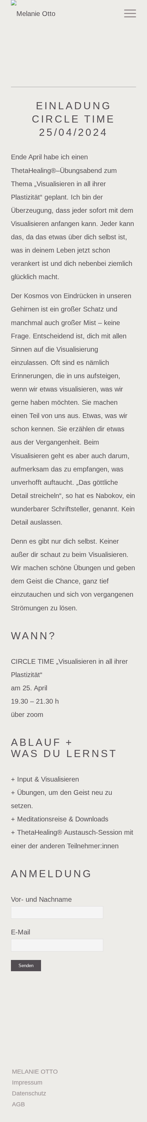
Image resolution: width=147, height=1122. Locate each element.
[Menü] (126, 13)
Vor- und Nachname (41, 899)
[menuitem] (68, 1039)
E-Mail (20, 932)
